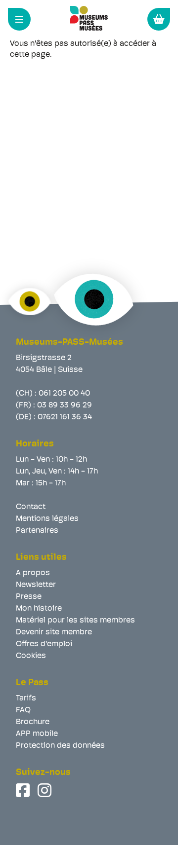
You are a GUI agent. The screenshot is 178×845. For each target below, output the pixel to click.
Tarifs (26, 698)
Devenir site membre (54, 632)
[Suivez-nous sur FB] (24, 790)
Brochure (32, 722)
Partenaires (37, 531)
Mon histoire (39, 609)
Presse (29, 597)
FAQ (23, 710)
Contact (30, 507)
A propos (33, 573)
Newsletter (36, 585)
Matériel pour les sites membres (75, 621)
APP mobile (37, 734)
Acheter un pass (158, 19)
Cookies (31, 656)
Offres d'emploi (44, 644)
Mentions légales (47, 519)
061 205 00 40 (64, 394)
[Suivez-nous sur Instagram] (45, 790)
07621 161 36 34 (65, 417)
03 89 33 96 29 (64, 405)
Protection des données (60, 746)
